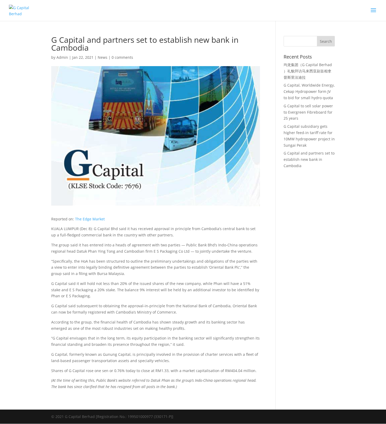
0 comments (122, 57)
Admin (62, 57)
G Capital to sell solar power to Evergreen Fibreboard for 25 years (308, 112)
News (102, 57)
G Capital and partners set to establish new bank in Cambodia (309, 159)
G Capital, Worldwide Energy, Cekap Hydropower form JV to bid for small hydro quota (309, 91)
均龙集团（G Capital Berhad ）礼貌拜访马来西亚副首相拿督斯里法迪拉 (308, 71)
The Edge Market (90, 218)
